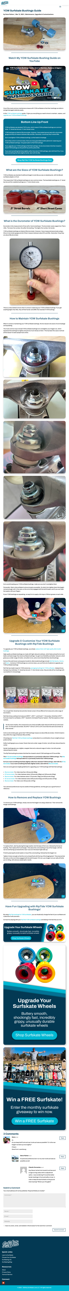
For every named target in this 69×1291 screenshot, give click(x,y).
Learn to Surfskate (7, 1255)
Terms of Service (7, 1274)
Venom (61, 661)
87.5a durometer (10, 774)
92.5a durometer (10, 778)
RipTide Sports (54, 661)
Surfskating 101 (7, 1259)
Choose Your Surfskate (9, 1257)
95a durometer (9, 781)
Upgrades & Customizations (44, 14)
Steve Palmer (9, 14)
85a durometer (9, 772)
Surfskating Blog (7, 1262)
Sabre (8, 663)
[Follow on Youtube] (3, 1282)
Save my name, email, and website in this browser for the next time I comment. (28, 1225)
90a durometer (53, 763)
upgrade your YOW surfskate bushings (14, 115)
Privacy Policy (6, 1272)
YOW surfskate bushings (14, 113)
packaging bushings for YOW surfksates (42, 668)
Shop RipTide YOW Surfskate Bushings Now (34, 160)
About (4, 1270)
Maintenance (29, 14)
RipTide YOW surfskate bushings (22, 738)
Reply (62, 1138)
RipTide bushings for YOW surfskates (20, 914)
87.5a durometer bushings (14, 756)
